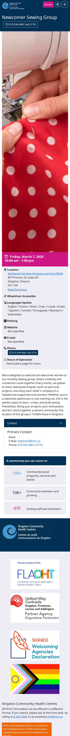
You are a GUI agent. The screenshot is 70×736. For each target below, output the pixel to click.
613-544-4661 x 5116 (30, 445)
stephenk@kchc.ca (28, 441)
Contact (12, 423)
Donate (48, 4)
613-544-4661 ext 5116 (22, 24)
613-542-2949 (19, 716)
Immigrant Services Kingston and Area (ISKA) (35, 273)
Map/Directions (17, 289)
